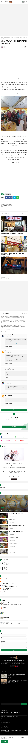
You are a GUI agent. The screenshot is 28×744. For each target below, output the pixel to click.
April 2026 (4, 568)
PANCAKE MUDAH (12, 519)
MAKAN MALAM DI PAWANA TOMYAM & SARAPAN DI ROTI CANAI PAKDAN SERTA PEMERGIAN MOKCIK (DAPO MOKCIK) (14, 276)
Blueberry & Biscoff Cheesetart (8, 583)
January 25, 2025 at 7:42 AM (9, 352)
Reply (6, 346)
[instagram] (17, 666)
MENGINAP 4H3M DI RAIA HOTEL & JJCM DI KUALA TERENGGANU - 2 (17, 681)
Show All (2, 594)
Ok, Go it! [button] (4, 741)
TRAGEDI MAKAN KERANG (7, 721)
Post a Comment (14, 409)
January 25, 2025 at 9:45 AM (9, 383)
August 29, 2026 (5, 589)
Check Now (3, 738)
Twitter (14, 197)
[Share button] (21, 197)
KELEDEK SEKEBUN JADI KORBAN (9, 580)
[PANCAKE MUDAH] (4, 521)
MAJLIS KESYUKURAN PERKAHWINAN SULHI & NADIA (16, 675)
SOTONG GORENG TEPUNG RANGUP (16, 531)
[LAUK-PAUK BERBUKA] (4, 545)
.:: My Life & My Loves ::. (7, 581)
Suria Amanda (8, 395)
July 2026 (4, 564)
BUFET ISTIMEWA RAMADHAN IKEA (16, 549)
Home (2, 37)
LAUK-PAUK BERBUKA (13, 543)
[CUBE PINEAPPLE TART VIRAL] (4, 539)
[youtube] (15, 666)
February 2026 (5, 571)
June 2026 (4, 565)
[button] (23, 2)
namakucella (4, 578)
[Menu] (2, 2)
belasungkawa (7, 37)
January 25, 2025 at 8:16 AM (9, 369)
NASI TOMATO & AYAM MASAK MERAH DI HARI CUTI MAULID (14, 730)
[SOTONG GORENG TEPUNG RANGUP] (4, 533)
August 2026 (4, 563)
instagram (8, 440)
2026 (3, 562)
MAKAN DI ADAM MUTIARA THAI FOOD (9, 716)
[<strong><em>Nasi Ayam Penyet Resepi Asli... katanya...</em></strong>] (4, 515)
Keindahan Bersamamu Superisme (9, 592)
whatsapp (22, 437)
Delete (10, 346)
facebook (8, 437)
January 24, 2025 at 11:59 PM (10, 336)
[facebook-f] (11, 666)
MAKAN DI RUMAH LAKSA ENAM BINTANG (10, 712)
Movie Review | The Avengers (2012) (9, 586)
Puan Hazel (7, 350)
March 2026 (4, 569)
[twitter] (13, 666)
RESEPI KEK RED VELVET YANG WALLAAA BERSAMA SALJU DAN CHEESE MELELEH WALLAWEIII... (17, 527)
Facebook (10, 197)
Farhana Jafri (4, 585)
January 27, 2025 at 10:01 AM (10, 396)
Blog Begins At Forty (6, 588)
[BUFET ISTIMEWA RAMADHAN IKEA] (4, 551)
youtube (22, 440)
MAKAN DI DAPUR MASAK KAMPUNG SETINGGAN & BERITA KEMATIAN (12, 254)
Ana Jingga (7, 368)
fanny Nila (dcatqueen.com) (11, 334)
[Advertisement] (14, 19)
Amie (6, 381)
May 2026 (4, 567)
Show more (24, 213)
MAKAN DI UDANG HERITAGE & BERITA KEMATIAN (12, 233)
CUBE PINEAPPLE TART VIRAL (15, 537)
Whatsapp (17, 197)
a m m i (3, 591)
